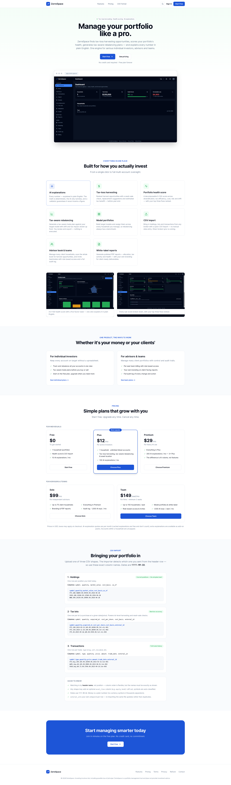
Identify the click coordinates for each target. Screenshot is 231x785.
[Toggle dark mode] (162, 4)
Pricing (110, 4)
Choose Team (151, 516)
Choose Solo (80, 516)
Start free (179, 4)
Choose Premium (163, 467)
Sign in (169, 4)
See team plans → (128, 380)
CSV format (121, 4)
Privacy (164, 772)
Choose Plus (115, 467)
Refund (173, 772)
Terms (156, 772)
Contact (182, 772)
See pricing (123, 57)
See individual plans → (59, 380)
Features (100, 4)
